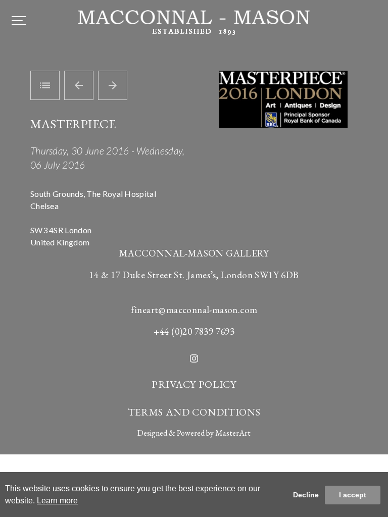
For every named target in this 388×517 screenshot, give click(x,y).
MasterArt (233, 433)
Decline (306, 495)
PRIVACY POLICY (194, 384)
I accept (352, 495)
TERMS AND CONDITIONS (194, 412)
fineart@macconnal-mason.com (194, 309)
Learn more (57, 500)
